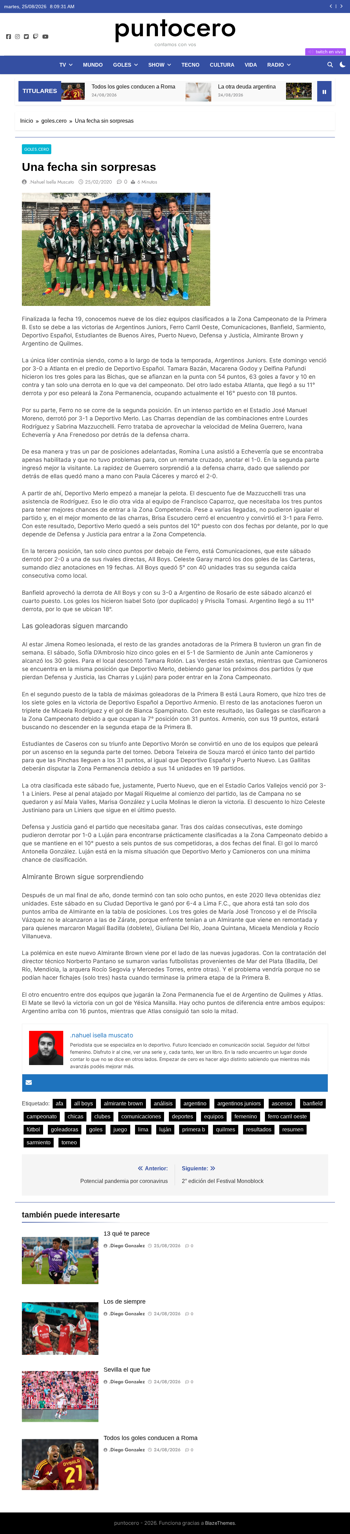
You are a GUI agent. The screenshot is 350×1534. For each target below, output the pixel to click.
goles (122, 65)
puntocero (175, 26)
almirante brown (123, 1103)
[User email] (29, 1083)
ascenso (282, 1103)
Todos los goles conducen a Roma (105, 86)
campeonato (42, 1116)
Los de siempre (125, 1301)
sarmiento (39, 1142)
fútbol (33, 1129)
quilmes (225, 1129)
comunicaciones (141, 1116)
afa (59, 1103)
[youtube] (45, 37)
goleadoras (64, 1129)
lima (143, 1129)
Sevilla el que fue (127, 1369)
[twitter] (26, 37)
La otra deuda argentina (219, 86)
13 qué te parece (127, 1233)
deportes (182, 1116)
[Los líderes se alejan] (271, 91)
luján (165, 1129)
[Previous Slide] (331, 6)
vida (251, 65)
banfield (313, 1103)
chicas (75, 1116)
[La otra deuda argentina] (170, 95)
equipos (214, 1116)
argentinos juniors (239, 1103)
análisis (163, 1103)
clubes (102, 1116)
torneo (69, 1142)
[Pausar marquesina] (324, 91)
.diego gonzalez (127, 1245)
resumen (293, 1129)
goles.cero (36, 149)
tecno (190, 65)
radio (275, 65)
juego (120, 1129)
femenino (245, 1116)
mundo (93, 65)
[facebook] (8, 37)
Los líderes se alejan (316, 86)
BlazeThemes (220, 1523)
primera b (193, 1129)
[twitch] (35, 37)
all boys (83, 1103)
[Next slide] (341, 6)
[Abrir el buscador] (330, 64)
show (156, 65)
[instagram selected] (17, 37)
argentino (195, 1103)
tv (62, 65)
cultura (222, 65)
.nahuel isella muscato (51, 181)
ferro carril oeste (287, 1116)
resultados (258, 1129)
